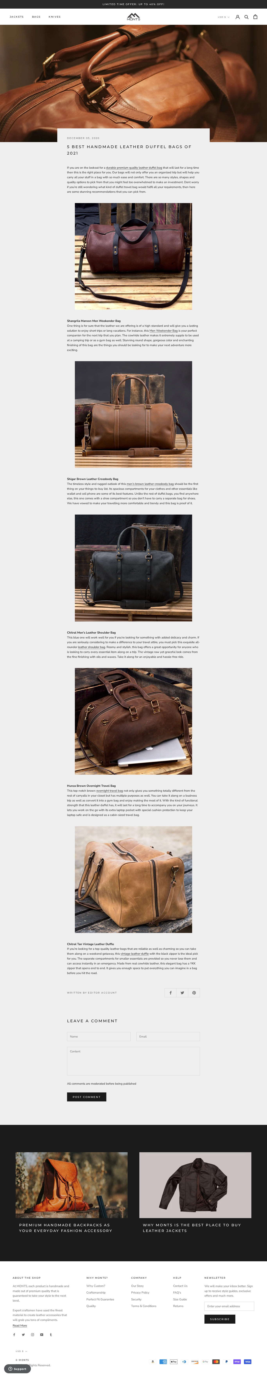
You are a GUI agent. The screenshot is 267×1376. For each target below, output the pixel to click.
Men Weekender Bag (164, 331)
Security (136, 1299)
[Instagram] (32, 1334)
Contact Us (180, 1286)
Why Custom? (95, 1286)
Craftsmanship (96, 1293)
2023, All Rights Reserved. (33, 1365)
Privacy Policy (140, 1293)
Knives (55, 16)
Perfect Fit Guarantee (100, 1299)
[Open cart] (255, 16)
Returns (178, 1306)
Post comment (87, 1096)
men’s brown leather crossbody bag (150, 484)
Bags (36, 16)
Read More (20, 1326)
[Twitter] (23, 1334)
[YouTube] (41, 1334)
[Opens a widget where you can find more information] (17, 1369)
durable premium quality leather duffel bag (134, 168)
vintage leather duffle (135, 954)
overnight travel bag (109, 791)
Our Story (137, 1286)
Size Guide (180, 1299)
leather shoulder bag (91, 647)
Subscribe (220, 1319)
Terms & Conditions (143, 1306)
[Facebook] (14, 1334)
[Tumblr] (50, 1334)
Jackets (17, 16)
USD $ (222, 17)
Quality (91, 1306)
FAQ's (177, 1293)
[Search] (247, 17)
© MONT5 (22, 1360)
